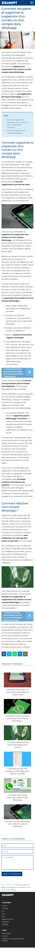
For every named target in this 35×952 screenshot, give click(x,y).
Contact (5, 936)
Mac (3, 916)
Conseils (5, 908)
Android (4, 906)
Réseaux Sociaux (7, 919)
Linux (3, 914)
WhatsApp (5, 922)
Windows (5, 924)
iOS (3, 911)
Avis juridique (6, 933)
